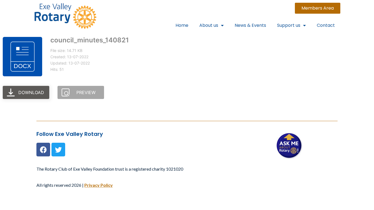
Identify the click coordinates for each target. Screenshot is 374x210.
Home (182, 25)
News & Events (250, 25)
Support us (288, 25)
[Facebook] (43, 149)
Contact (326, 25)
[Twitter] (58, 149)
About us (208, 25)
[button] (317, 8)
